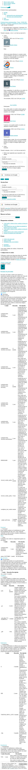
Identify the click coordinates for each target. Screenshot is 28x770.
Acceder (4, 169)
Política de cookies (11, 248)
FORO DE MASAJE (9, 239)
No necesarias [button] (4, 558)
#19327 (22, 79)
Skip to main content (9, 2)
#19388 (22, 114)
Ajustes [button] (2, 262)
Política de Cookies (21, 259)
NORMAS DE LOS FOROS (11, 242)
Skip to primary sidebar (9, 3)
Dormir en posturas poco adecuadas (12, 233)
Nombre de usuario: (7, 159)
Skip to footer (7, 4)
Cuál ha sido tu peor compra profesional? (14, 231)
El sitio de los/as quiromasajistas (8, 22)
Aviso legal (3, 248)
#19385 (23, 98)
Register (7, 179)
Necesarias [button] (3, 292)
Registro (4, 199)
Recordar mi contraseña (9, 163)
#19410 (22, 129)
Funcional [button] (3, 527)
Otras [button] (2, 535)
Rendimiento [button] (4, 745)
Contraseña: (5, 162)
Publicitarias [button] (4, 643)
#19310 (21, 61)
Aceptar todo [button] (8, 262)
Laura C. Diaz (7, 208)
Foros (18, 22)
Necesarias (5, 294)
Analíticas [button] (3, 575)
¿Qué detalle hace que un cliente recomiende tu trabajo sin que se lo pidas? (15, 227)
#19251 (21, 38)
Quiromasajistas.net (5, 7)
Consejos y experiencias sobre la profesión (17, 23)
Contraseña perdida (11, 199)
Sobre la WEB (7, 240)
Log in (2, 179)
